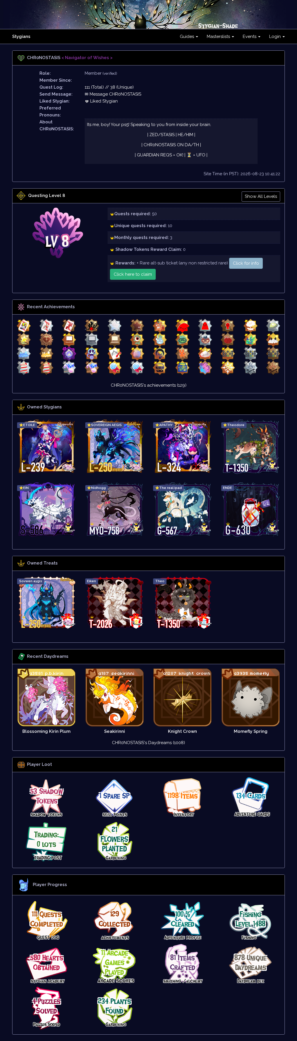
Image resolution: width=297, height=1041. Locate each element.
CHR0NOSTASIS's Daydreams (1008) (148, 742)
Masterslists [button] (219, 36)
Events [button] (250, 36)
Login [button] (275, 36)
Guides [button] (187, 36)
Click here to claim (133, 274)
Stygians (21, 36)
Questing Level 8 (46, 195)
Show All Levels (261, 196)
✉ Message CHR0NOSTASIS (113, 94)
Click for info (246, 263)
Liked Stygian (103, 101)
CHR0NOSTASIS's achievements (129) (148, 385)
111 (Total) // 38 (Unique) (109, 87)
